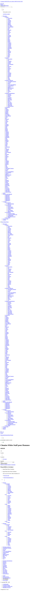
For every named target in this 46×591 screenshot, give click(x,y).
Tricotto (9, 91)
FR (1, 3)
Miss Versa (10, 89)
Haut (9, 38)
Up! (8, 92)
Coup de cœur (5, 218)
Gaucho (9, 32)
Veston (9, 54)
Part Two (9, 101)
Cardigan (9, 43)
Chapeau (9, 21)
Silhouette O (7, 200)
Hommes (4, 523)
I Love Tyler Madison (12, 84)
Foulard (9, 22)
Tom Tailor (10, 104)
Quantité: (2, 461)
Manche (9, 23)
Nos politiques (8, 212)
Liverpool (9, 97)
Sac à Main (10, 25)
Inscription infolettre (6, 577)
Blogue (1, 4)
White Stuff (10, 105)
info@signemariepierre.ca (8, 477)
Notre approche (6, 576)
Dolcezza (9, 95)
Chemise (9, 46)
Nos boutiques (8, 202)
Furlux (9, 83)
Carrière (4, 219)
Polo (8, 77)
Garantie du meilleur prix (12, 214)
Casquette (9, 61)
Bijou (9, 19)
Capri (9, 31)
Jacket (9, 50)
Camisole (9, 42)
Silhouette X (7, 198)
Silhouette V (7, 195)
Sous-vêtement (10, 26)
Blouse (9, 40)
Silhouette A (7, 197)
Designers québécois (9, 80)
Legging (9, 35)
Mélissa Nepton (11, 87)
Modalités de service (11, 216)
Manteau (9, 51)
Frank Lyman (10, 207)
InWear (9, 96)
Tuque (9, 27)
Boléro (9, 41)
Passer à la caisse (3, 464)
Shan (9, 90)
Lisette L (9, 86)
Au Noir (9, 82)
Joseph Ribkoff (10, 85)
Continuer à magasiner (11, 464)
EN (3, 3)
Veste (9, 53)
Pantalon (9, 36)
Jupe (8, 34)
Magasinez (5, 16)
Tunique (9, 52)
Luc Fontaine (10, 210)
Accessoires (10, 18)
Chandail (9, 45)
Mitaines (9, 24)
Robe (9, 55)
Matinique (10, 98)
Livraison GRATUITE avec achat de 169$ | (8, 1)
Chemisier (10, 47)
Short (9, 37)
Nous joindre (7, 217)
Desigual (9, 94)
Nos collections (8, 204)
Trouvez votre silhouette (7, 194)
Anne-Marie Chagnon (12, 81)
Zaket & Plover (10, 106)
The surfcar (10, 102)
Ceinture (9, 20)
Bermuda (9, 30)
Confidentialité (10, 215)
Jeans (9, 33)
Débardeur (10, 48)
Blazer (9, 39)
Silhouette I (7, 196)
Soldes (4, 193)
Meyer (9, 100)
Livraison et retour (11, 213)
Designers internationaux (10, 93)
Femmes (4, 482)
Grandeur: (2, 457)
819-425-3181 (20, 1)
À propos (4, 201)
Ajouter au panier (4, 463)
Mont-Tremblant (11, 203)
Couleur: (2, 453)
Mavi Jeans (10, 99)
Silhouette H (7, 199)
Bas (8, 28)
